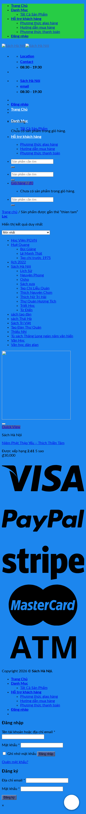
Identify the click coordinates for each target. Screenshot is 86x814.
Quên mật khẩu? (15, 762)
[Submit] (13, 167)
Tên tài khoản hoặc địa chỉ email (28, 732)
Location (27, 56)
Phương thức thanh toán (40, 32)
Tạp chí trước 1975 (35, 258)
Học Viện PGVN (24, 240)
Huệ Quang (20, 245)
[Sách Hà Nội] (25, 46)
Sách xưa (27, 284)
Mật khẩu (11, 745)
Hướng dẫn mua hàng (37, 27)
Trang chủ (9, 212)
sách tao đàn (21, 314)
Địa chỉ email (13, 780)
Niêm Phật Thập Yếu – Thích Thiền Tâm (33, 443)
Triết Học (27, 306)
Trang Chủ (19, 6)
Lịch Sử (26, 271)
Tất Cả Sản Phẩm (33, 14)
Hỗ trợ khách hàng (26, 19)
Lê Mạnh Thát (31, 253)
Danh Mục (19, 10)
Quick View (11, 427)
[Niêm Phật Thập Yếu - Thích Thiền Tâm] (36, 418)
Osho (24, 279)
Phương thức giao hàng (39, 23)
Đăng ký (9, 797)
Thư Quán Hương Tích (38, 301)
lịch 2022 (18, 262)
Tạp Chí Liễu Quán (35, 288)
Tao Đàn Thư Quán (26, 327)
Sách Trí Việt (21, 323)
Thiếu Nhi (19, 332)
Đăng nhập (46, 754)
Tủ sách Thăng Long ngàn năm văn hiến (42, 336)
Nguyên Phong (32, 275)
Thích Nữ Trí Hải (33, 297)
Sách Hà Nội (21, 266)
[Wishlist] (4, 424)
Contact (26, 62)
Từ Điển (26, 310)
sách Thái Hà (21, 319)
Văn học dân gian (25, 345)
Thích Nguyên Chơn (36, 292)
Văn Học (18, 340)
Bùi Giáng (28, 249)
